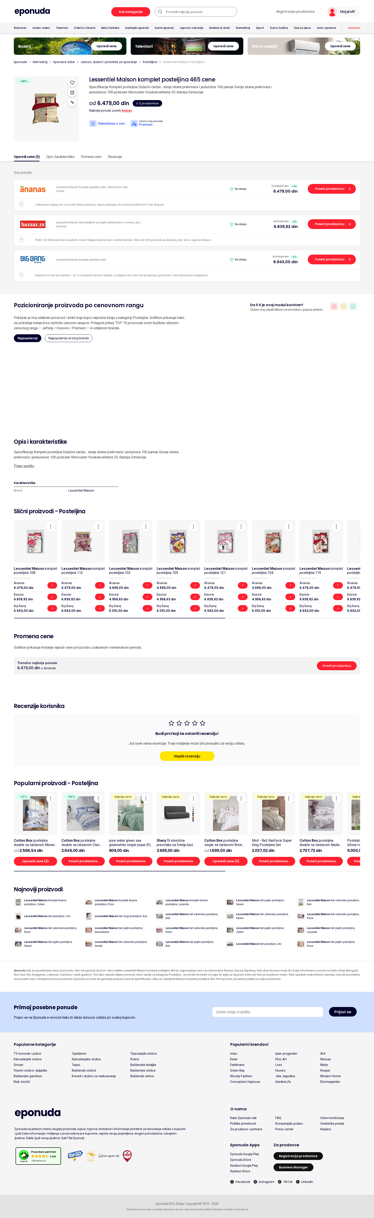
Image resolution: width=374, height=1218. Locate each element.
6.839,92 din (286, 226)
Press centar (284, 1129)
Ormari (18, 1065)
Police (134, 1059)
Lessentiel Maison (81, 490)
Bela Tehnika (110, 28)
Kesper (325, 1070)
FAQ (278, 1118)
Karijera (325, 1129)
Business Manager (293, 1167)
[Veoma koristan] (353, 306)
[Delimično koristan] (343, 306)
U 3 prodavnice (147, 103)
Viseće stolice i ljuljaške (30, 1070)
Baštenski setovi (142, 1076)
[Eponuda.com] (32, 12)
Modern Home (330, 1076)
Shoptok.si (219, 1209)
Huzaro (280, 1070)
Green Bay (237, 1070)
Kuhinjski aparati (137, 28)
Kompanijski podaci (289, 1123)
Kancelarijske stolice (86, 1059)
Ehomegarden (330, 1082)
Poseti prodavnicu (329, 189)
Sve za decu (302, 28)
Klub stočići (22, 1082)
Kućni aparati (164, 28)
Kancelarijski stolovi (28, 1059)
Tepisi (76, 1065)
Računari (20, 28)
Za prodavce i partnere (246, 1129)
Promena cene (91, 157)
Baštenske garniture (28, 1076)
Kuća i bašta (279, 28)
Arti (322, 1054)
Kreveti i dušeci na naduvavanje (94, 1076)
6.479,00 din (285, 191)
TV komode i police (27, 1054)
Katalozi (354, 28)
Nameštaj (243, 28)
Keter (234, 1059)
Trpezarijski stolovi (143, 1054)
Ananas (126, 110)
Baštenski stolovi (84, 1070)
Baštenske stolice (143, 1070)
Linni (278, 1065)
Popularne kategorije (35, 1044)
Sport (260, 28)
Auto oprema (326, 28)
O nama (238, 1109)
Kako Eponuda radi (243, 1118)
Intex (233, 1054)
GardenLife (283, 1082)
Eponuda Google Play (244, 1154)
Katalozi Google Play (244, 1165)
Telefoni (62, 28)
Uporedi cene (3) (27, 157)
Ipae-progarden (286, 1054)
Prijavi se (342, 1012)
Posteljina (150, 62)
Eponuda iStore (240, 1159)
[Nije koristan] (334, 306)
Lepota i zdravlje (191, 28)
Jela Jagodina (285, 1076)
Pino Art (281, 1059)
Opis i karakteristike (60, 157)
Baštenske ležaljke (143, 1065)
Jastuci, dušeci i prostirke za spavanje (109, 62)
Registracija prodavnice (295, 11)
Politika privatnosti (243, 1123)
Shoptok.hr (230, 1209)
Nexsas (325, 1059)
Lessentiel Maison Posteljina (183, 62)
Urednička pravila (332, 1123)
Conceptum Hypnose (245, 1082)
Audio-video (41, 28)
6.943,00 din (285, 262)
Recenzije (115, 157)
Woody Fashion (241, 1076)
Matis (324, 1065)
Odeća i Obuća (84, 28)
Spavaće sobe (64, 62)
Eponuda (20, 62)
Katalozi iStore (240, 1171)
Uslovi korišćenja (332, 1118)
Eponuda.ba (242, 1209)
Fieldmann (237, 1065)
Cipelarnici (79, 1054)
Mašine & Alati (219, 28)
